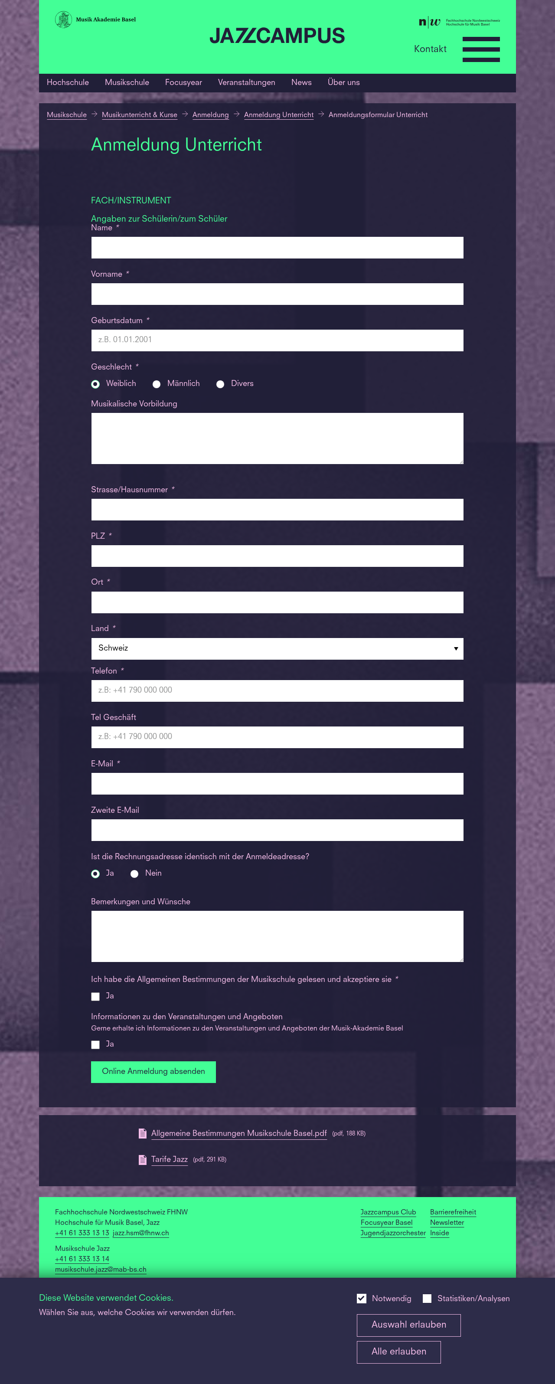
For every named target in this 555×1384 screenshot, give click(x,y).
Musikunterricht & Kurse (139, 115)
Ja (110, 873)
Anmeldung (211, 115)
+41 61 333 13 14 (82, 1259)
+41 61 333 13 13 (82, 1233)
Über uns (344, 83)
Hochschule (68, 83)
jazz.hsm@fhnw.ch (141, 1233)
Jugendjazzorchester (393, 1233)
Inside (439, 1233)
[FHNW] (426, 24)
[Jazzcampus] (277, 37)
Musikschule (127, 83)
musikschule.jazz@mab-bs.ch (101, 1269)
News (301, 83)
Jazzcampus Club (388, 1212)
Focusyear (183, 83)
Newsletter (447, 1223)
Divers (242, 384)
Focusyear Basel (387, 1223)
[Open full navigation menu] (481, 49)
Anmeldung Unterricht (278, 115)
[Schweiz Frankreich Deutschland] (277, 648)
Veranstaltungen (246, 83)
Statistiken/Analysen (473, 1299)
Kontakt (430, 49)
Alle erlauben (399, 1352)
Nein (153, 873)
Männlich (183, 384)
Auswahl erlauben (409, 1325)
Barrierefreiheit (453, 1212)
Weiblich (121, 384)
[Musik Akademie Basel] (129, 21)
